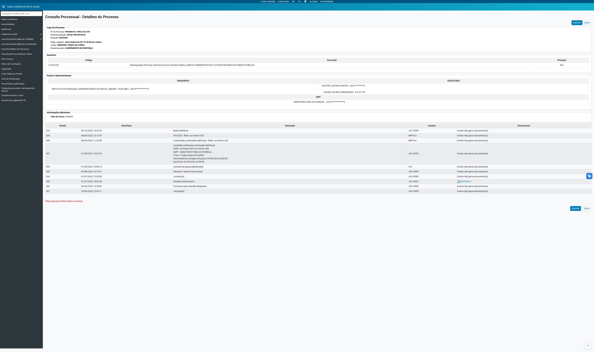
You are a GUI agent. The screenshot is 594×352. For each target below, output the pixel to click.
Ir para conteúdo (268, 1)
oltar (587, 22)
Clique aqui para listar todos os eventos (64, 201)
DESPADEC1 (465, 181)
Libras (315, 1)
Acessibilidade (326, 1)
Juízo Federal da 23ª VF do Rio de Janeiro (83, 42)
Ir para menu (283, 1)
